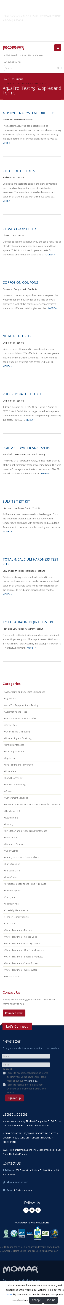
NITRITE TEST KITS (17, 336)
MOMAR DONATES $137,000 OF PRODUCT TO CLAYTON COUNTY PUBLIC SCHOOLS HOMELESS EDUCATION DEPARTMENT (30, 1137)
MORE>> (7, 143)
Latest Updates (15, 1114)
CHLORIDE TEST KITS (19, 171)
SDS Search (11, 55)
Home (6, 79)
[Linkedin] (38, 1210)
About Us (26, 55)
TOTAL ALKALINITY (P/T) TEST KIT (29, 622)
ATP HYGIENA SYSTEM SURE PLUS (29, 113)
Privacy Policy (30, 1080)
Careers (39, 55)
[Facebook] (26, 1210)
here (9, 1294)
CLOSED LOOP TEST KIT (21, 229)
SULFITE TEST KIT (16, 501)
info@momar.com (23, 1190)
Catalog (32, 29)
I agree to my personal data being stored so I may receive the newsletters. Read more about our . (27, 1076)
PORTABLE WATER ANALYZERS (26, 448)
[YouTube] (32, 1210)
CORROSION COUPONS (20, 282)
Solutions (17, 79)
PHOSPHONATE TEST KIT (22, 394)
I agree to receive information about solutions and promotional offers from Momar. (27, 1088)
